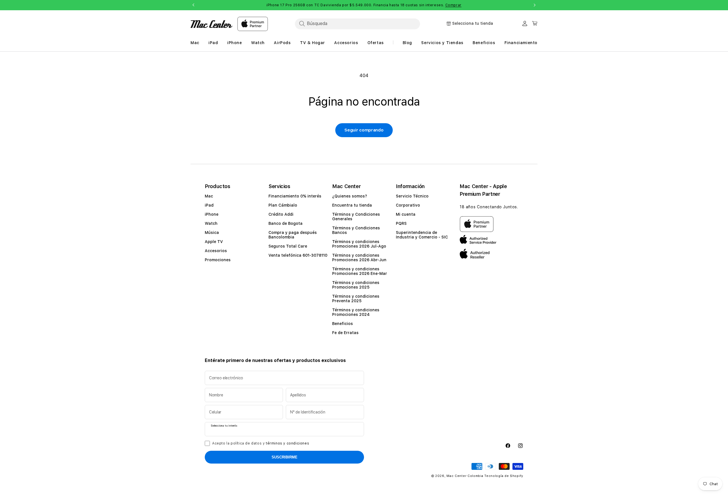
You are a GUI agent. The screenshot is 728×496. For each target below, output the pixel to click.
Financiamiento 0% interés (294, 196)
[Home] (211, 24)
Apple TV (214, 241)
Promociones (218, 260)
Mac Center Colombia (464, 476)
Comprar (453, 5)
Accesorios (216, 250)
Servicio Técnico (412, 196)
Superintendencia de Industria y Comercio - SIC (422, 234)
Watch (211, 223)
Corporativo (408, 205)
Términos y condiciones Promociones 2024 (355, 312)
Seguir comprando (363, 130)
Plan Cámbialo (282, 205)
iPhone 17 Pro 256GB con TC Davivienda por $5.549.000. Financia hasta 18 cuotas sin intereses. (364, 5)
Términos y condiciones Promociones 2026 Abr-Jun (359, 257)
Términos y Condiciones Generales (356, 216)
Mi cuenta (405, 214)
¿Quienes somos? (349, 196)
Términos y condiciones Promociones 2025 (355, 284)
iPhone (211, 214)
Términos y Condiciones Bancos (356, 230)
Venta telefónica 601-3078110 (297, 255)
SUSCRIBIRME (284, 457)
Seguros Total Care (287, 246)
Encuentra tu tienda (352, 205)
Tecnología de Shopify (503, 476)
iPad (209, 205)
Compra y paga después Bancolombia (292, 234)
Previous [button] (193, 5)
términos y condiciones (287, 443)
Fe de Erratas (345, 332)
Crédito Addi (280, 214)
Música (212, 232)
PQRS (401, 223)
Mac (209, 196)
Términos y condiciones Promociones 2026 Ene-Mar (359, 271)
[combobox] (357, 23)
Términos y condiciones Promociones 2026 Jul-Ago (359, 243)
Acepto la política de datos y (260, 443)
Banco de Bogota (285, 223)
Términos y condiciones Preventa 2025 (355, 298)
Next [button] (534, 5)
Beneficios (342, 323)
